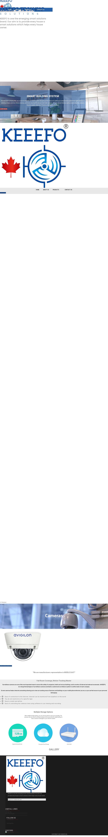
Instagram (10, 823)
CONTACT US (40, 9)
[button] (3, 109)
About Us (8, 812)
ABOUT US (18, 9)
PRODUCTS (28, 9)
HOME (9, 9)
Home (7, 810)
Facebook (10, 819)
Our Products (9, 813)
